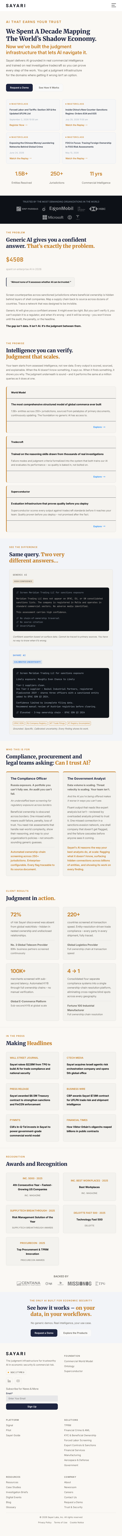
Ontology (69, 1366)
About (67, 1482)
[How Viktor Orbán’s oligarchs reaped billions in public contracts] (89, 1128)
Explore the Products (75, 1332)
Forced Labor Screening (78, 1440)
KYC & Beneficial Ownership (80, 1435)
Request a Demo (19, 87)
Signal (9, 1425)
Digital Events (13, 1497)
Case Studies (13, 1487)
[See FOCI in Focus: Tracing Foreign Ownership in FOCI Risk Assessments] (92, 148)
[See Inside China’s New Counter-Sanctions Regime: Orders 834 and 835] (92, 114)
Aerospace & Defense (76, 1460)
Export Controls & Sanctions (80, 1445)
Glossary (11, 1507)
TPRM (67, 1425)
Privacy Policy (44, 1522)
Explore (97, 427)
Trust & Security (73, 1507)
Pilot (8, 1430)
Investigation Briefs (17, 1492)
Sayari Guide (13, 1435)
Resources (12, 1482)
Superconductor (73, 1371)
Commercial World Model (78, 1361)
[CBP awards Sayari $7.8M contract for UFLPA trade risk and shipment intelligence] (89, 1096)
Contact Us (70, 1497)
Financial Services (74, 1450)
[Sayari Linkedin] (9, 1381)
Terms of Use (60, 1522)
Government (71, 1465)
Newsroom (70, 1487)
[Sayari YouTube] (18, 1381)
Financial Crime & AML (77, 1430)
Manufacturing (72, 1455)
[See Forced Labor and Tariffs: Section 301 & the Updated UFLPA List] (36, 114)
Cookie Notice (77, 1522)
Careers (68, 1492)
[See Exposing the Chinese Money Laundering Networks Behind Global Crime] (36, 148)
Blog (8, 1502)
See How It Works (49, 87)
